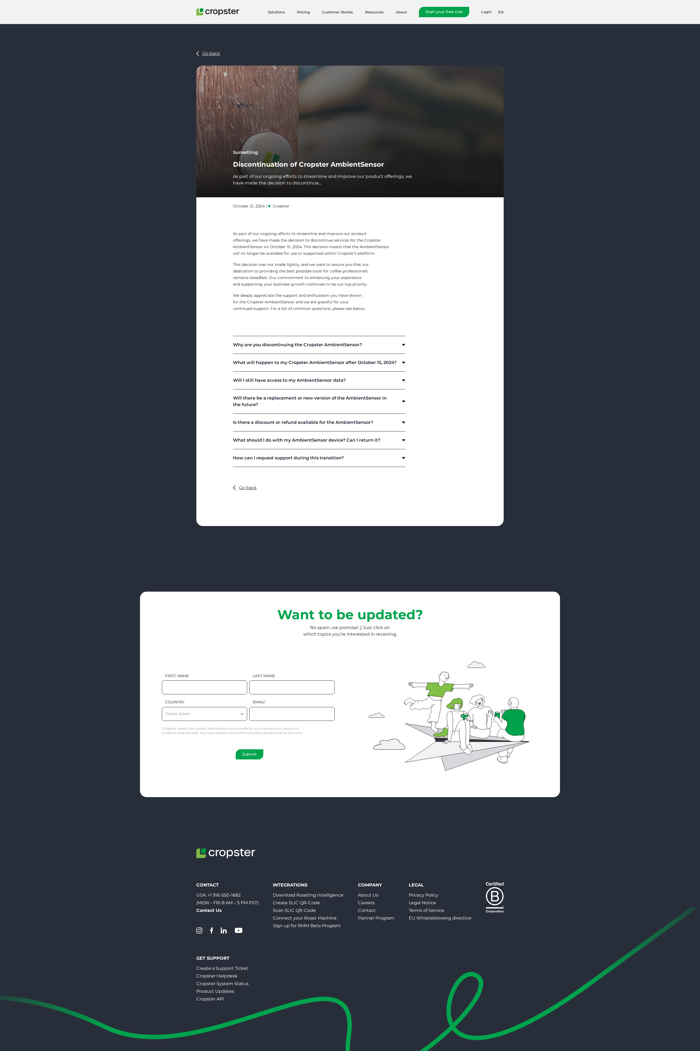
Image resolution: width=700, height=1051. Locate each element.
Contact (367, 910)
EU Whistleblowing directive (440, 918)
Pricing (303, 12)
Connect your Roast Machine (305, 918)
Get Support (212, 958)
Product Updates (215, 991)
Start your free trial (444, 11)
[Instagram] (199, 930)
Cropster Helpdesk (217, 976)
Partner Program (376, 918)
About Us (368, 895)
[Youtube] (238, 930)
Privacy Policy (423, 895)
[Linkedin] (224, 930)
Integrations (290, 885)
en (501, 12)
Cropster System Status (222, 983)
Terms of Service (426, 910)
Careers (366, 902)
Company (370, 885)
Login (486, 12)
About (401, 12)
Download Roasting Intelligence (308, 895)
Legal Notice (422, 902)
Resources (374, 12)
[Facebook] (211, 930)
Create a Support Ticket (222, 968)
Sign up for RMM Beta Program (307, 925)
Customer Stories (337, 12)
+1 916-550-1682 (224, 895)
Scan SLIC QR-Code (294, 910)
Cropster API (210, 999)
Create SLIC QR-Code (296, 902)
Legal (416, 885)
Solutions (276, 12)
